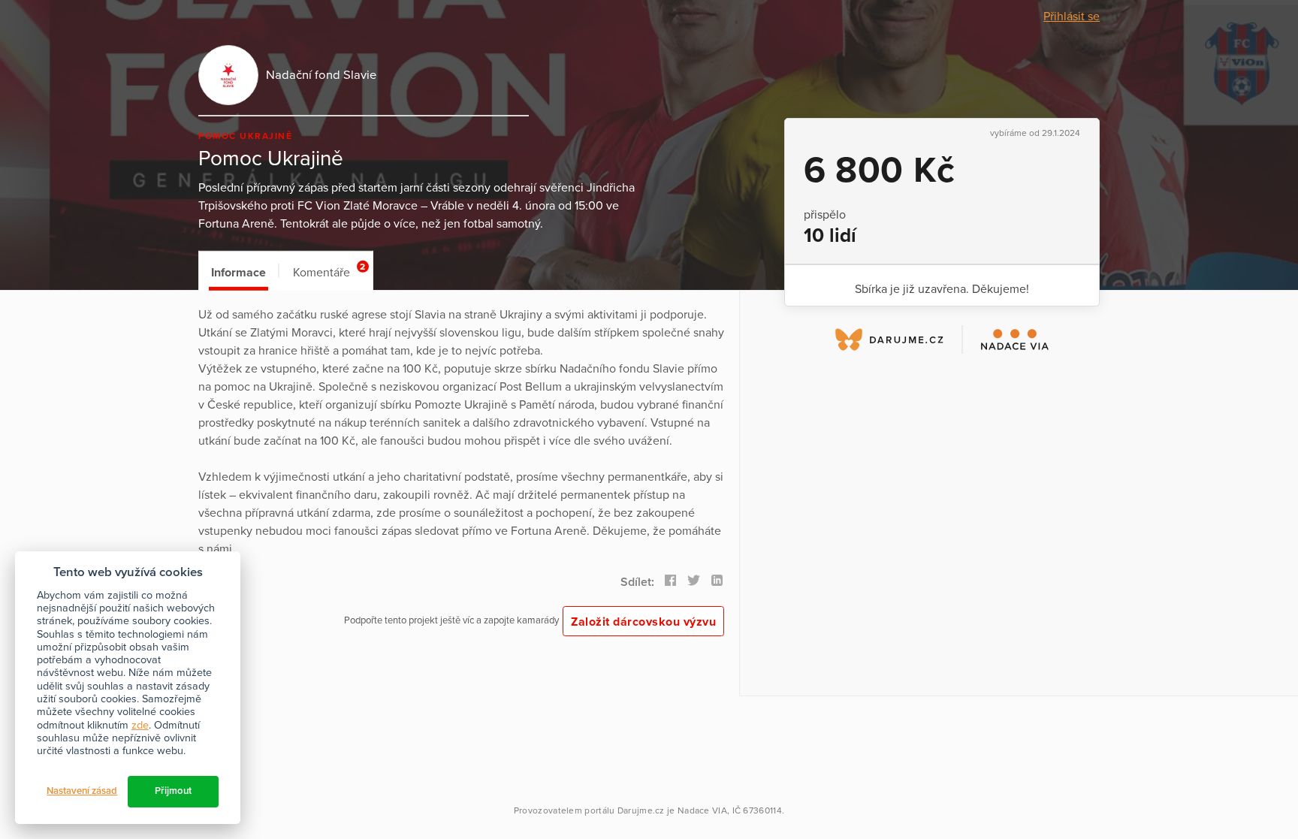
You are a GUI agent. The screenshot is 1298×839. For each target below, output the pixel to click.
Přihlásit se (1071, 16)
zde (140, 725)
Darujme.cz (641, 810)
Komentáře (329, 270)
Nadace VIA (702, 810)
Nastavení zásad (82, 791)
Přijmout (173, 791)
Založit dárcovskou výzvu (643, 621)
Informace (238, 272)
